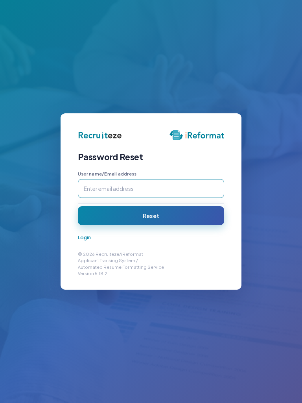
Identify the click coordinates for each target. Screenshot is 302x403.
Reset (151, 215)
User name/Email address (107, 174)
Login (84, 237)
